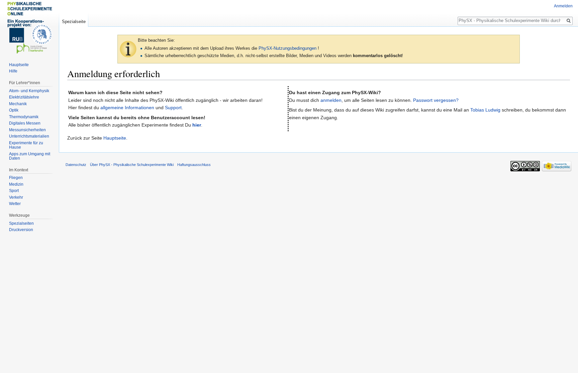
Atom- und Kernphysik (29, 90)
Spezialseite (74, 21)
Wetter (15, 203)
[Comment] (128, 48)
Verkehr (16, 197)
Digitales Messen (24, 123)
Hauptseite (114, 138)
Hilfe (13, 71)
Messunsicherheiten (27, 130)
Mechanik (18, 104)
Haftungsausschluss (194, 165)
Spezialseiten (21, 223)
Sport (14, 190)
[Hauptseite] (29, 26)
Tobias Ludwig (485, 110)
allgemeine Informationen (127, 107)
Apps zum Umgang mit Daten (29, 156)
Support (173, 107)
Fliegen (16, 177)
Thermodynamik (23, 117)
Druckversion (21, 229)
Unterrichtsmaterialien (29, 136)
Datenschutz (76, 165)
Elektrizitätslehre (24, 97)
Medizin (16, 184)
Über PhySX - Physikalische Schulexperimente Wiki (132, 165)
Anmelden (563, 6)
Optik (13, 110)
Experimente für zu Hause (26, 145)
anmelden (331, 100)
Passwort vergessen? (436, 100)
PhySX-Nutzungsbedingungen (287, 48)
